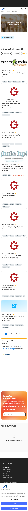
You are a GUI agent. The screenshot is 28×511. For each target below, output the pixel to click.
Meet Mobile (6, 475)
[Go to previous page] (3, 334)
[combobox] (6, 53)
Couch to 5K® (6, 471)
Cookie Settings (14, 499)
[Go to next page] (25, 334)
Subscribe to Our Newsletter (10, 482)
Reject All (14, 504)
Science (8, 11)
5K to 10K (5, 473)
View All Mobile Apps (8, 477)
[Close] (26, 484)
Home (2, 11)
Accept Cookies (14, 508)
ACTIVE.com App (7, 469)
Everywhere (14, 24)
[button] (16, 53)
